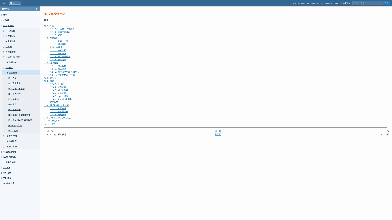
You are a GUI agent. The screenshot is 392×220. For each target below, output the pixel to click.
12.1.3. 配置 (56, 35)
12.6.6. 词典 (61, 99)
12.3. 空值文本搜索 (16, 88)
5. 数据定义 (11, 36)
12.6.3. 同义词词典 (59, 90)
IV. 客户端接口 (9, 157)
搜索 (386, 3)
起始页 (218, 134)
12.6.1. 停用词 (57, 83)
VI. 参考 (6, 167)
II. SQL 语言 (8, 25)
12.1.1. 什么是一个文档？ (62, 29)
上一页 (50, 130)
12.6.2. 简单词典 (58, 87)
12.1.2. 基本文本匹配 (60, 32)
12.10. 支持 (52, 120)
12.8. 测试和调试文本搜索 (19, 115)
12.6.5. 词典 (59, 96)
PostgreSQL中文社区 (301, 3)
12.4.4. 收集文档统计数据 (62, 74)
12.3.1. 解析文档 (58, 50)
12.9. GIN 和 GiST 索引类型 (20, 120)
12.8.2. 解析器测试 (59, 111)
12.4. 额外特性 (14, 94)
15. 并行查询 (11, 146)
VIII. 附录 (7, 178)
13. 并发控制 (11, 136)
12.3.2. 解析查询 (58, 53)
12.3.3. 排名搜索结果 (60, 56)
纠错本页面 (345, 3)
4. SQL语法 (10, 30)
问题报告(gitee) (317, 3)
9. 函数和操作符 (13, 57)
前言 (5, 15)
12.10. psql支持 (15, 125)
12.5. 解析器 (13, 99)
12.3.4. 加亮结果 (58, 59)
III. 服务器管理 (9, 151)
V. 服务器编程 (9, 162)
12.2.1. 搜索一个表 (59, 41)
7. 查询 (9, 46)
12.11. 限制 (13, 130)
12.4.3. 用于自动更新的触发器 (64, 71)
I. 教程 (6, 20)
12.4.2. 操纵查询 (58, 68)
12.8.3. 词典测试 (58, 114)
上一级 (218, 130)
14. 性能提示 (11, 141)
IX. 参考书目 (8, 183)
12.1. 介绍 (12, 78)
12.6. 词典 (12, 104)
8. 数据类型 (11, 52)
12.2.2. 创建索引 (58, 44)
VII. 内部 (7, 172)
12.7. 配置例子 (14, 109)
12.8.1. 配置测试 (58, 108)
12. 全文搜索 (11, 73)
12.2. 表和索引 (14, 83)
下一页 (386, 130)
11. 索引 (9, 67)
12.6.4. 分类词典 (58, 93)
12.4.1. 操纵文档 (58, 65)
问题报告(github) (331, 3)
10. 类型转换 (11, 62)
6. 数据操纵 (11, 41)
